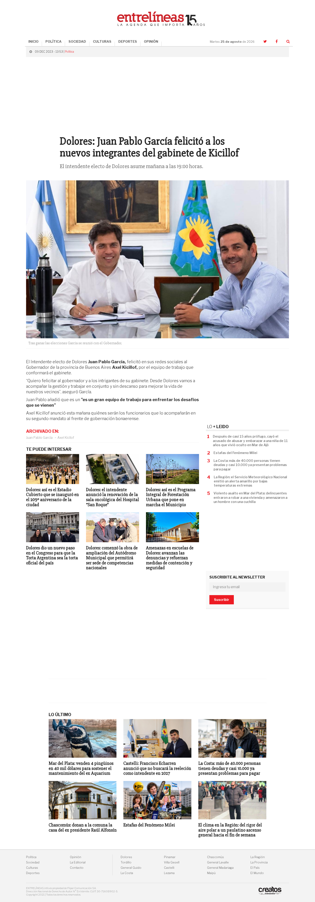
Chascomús (215, 857)
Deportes (33, 873)
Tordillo (126, 862)
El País (255, 867)
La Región (257, 857)
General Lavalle (218, 862)
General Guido (131, 867)
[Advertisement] (157, 94)
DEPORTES (127, 41)
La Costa (127, 873)
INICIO (33, 41)
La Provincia (259, 862)
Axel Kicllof (65, 437)
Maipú (211, 873)
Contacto (76, 867)
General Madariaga (220, 867)
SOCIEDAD (77, 41)
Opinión (75, 857)
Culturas (32, 867)
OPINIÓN (151, 41)
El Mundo (257, 873)
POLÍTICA (53, 41)
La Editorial (78, 862)
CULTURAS (102, 41)
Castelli (169, 867)
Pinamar (169, 857)
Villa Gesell (171, 862)
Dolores (126, 857)
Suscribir (221, 600)
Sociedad (32, 862)
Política (69, 51)
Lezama (169, 873)
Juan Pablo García (39, 437)
